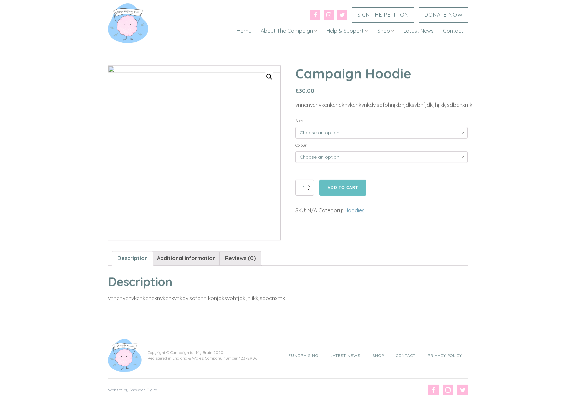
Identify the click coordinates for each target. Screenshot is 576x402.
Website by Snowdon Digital (133, 389)
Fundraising (303, 355)
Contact (453, 30)
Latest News (418, 30)
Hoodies (354, 210)
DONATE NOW (443, 14)
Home (244, 30)
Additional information (186, 258)
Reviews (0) (240, 258)
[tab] (132, 258)
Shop (383, 30)
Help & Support (345, 30)
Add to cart (343, 187)
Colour (301, 145)
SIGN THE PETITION (383, 14)
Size (299, 120)
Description (132, 258)
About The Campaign (287, 30)
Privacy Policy (445, 355)
